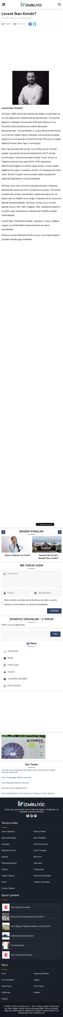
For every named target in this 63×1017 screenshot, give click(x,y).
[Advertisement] (31, 48)
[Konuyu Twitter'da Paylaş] (34, 24)
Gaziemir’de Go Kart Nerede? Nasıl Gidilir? (48, 556)
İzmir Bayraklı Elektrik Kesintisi (15, 783)
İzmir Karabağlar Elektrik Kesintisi (16, 778)
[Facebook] (27, 815)
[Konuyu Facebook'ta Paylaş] (30, 24)
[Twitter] (31, 815)
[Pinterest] (35, 815)
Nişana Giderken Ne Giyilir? (17, 555)
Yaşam (12, 18)
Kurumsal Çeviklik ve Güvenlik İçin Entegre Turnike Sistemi (27, 793)
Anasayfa (5, 18)
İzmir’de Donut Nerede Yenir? (14, 788)
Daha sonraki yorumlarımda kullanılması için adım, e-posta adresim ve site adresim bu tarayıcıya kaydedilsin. (30, 602)
